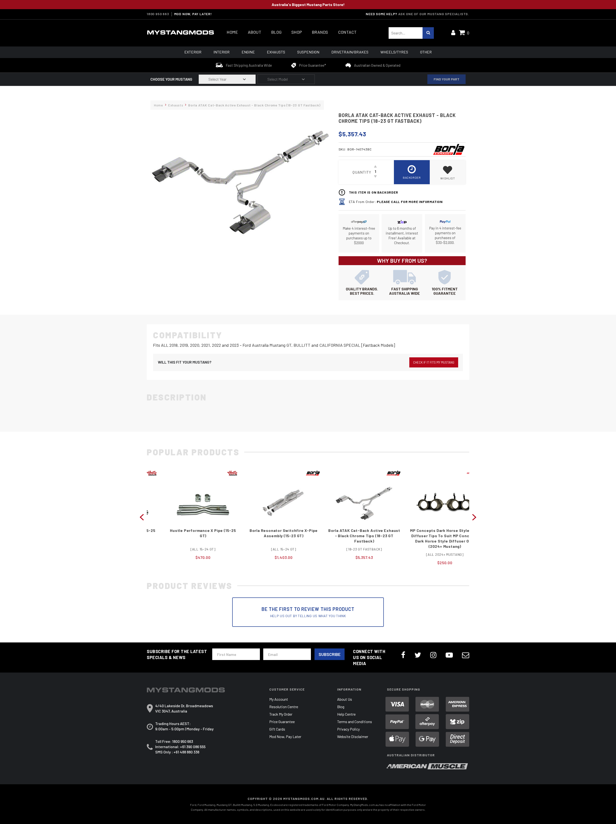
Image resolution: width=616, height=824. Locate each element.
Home (232, 32)
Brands (320, 32)
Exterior (192, 52)
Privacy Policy (348, 729)
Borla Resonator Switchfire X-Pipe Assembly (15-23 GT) (268, 533)
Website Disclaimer (352, 736)
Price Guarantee (282, 721)
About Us (344, 699)
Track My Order (280, 714)
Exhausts (276, 52)
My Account (278, 699)
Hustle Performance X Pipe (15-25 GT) (187, 533)
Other (426, 52)
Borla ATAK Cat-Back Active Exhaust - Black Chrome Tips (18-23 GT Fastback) (348, 535)
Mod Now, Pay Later (285, 736)
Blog (276, 32)
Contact (347, 32)
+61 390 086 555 (192, 746)
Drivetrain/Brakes (349, 52)
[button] (448, 172)
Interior (221, 52)
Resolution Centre (283, 706)
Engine (248, 52)
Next (474, 516)
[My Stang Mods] (180, 32)
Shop (296, 32)
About (254, 32)
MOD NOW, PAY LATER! (193, 14)
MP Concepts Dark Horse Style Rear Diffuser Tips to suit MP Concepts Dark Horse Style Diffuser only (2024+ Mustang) (428, 538)
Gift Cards (277, 729)
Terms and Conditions (354, 721)
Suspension (308, 52)
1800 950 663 (158, 14)
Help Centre (346, 714)
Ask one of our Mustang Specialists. (433, 14)
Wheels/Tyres (394, 52)
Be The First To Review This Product (308, 612)
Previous (142, 516)
